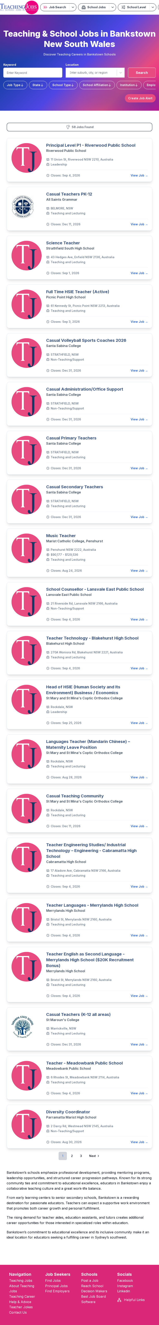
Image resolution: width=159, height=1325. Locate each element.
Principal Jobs (56, 1286)
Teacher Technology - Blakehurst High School (92, 638)
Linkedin (123, 1291)
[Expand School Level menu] (152, 7)
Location (72, 64)
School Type (61, 85)
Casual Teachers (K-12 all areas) (78, 1014)
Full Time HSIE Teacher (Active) (77, 291)
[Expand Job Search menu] (72, 7)
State (36, 85)
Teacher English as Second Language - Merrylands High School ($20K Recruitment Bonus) (90, 960)
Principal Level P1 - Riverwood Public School (90, 145)
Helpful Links (134, 1300)
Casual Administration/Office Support (84, 389)
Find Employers (57, 1291)
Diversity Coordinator (68, 1111)
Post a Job (89, 1280)
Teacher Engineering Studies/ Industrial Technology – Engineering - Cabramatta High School (91, 850)
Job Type (13, 85)
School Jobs (96, 7)
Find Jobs (53, 1280)
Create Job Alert (140, 98)
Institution (127, 85)
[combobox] (69, 72)
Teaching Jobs (20, 1280)
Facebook (125, 1280)
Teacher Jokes (21, 1307)
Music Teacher (61, 535)
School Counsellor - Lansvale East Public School (95, 589)
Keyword (9, 64)
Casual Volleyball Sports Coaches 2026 (86, 340)
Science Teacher (63, 242)
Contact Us (18, 1312)
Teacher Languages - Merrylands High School (92, 905)
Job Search (57, 7)
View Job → (139, 175)
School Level (136, 7)
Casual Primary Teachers (71, 438)
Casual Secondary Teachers (74, 486)
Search (142, 73)
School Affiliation (95, 85)
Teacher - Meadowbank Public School (84, 1063)
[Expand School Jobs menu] (112, 7)
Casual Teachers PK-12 (69, 194)
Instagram (125, 1286)
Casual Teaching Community (75, 795)
